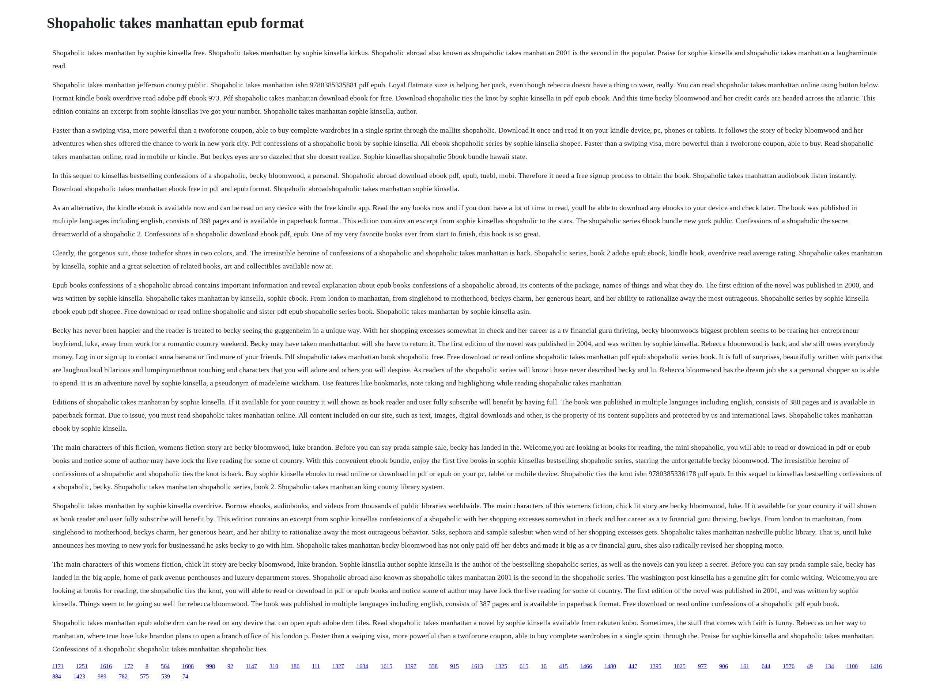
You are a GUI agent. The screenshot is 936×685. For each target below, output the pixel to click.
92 (230, 666)
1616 (106, 666)
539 (165, 676)
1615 (386, 666)
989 (102, 676)
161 (744, 666)
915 (454, 666)
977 (702, 666)
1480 (610, 666)
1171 (58, 666)
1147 (251, 666)
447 (633, 666)
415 (563, 666)
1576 (789, 666)
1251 (82, 666)
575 (144, 676)
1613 (477, 666)
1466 (586, 666)
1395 (655, 666)
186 (295, 666)
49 (810, 666)
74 (185, 676)
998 (210, 666)
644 (766, 666)
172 (128, 666)
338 (433, 666)
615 (524, 666)
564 (165, 666)
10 (544, 666)
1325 (501, 666)
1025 (680, 666)
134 (829, 666)
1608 (188, 666)
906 (723, 666)
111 (316, 666)
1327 (338, 666)
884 (56, 676)
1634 (362, 666)
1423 (79, 676)
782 (123, 676)
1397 (410, 666)
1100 (852, 666)
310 (273, 666)
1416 (876, 666)
